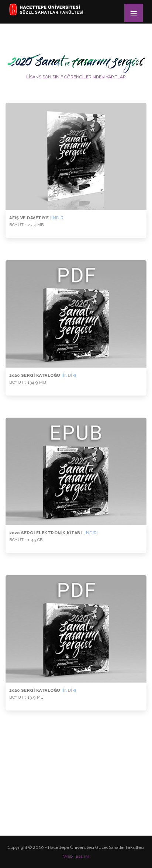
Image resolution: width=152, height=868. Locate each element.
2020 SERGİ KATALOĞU (42, 375)
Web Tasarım (76, 856)
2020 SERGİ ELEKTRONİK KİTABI (53, 533)
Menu (133, 13)
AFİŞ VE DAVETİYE (37, 218)
